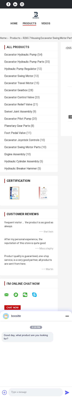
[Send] (67, 392)
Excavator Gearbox (16, 90)
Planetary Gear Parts (17, 125)
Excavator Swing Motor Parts (22, 147)
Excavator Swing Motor (18, 76)
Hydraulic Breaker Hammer (20, 168)
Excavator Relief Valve (18, 104)
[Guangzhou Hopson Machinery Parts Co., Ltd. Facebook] (8, 4)
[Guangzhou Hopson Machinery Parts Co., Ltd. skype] (36, 294)
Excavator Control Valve (19, 97)
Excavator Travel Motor (19, 83)
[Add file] (4, 392)
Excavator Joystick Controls (21, 140)
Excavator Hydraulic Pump (20, 54)
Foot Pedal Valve (15, 133)
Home (13, 23)
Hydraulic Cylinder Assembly (21, 161)
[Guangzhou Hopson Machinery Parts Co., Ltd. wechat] (27, 295)
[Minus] (67, 316)
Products (29, 23)
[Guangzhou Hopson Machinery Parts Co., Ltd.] (36, 15)
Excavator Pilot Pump (17, 118)
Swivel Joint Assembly (18, 111)
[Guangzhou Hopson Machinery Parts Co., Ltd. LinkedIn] (15, 4)
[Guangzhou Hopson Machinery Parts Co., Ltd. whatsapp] (18, 295)
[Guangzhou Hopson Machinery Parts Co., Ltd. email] (8, 295)
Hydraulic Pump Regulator (20, 69)
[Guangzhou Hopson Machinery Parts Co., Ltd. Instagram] (22, 4)
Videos (45, 23)
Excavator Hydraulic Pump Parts (24, 61)
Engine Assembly (14, 154)
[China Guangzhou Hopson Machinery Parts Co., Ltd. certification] (14, 193)
